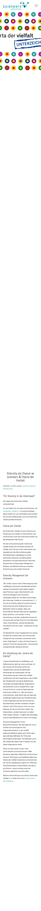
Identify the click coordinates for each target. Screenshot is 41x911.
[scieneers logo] (17, 5)
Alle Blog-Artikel (8, 489)
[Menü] (35, 5)
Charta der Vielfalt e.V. (11, 511)
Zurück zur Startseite (29, 486)
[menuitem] (35, 5)
